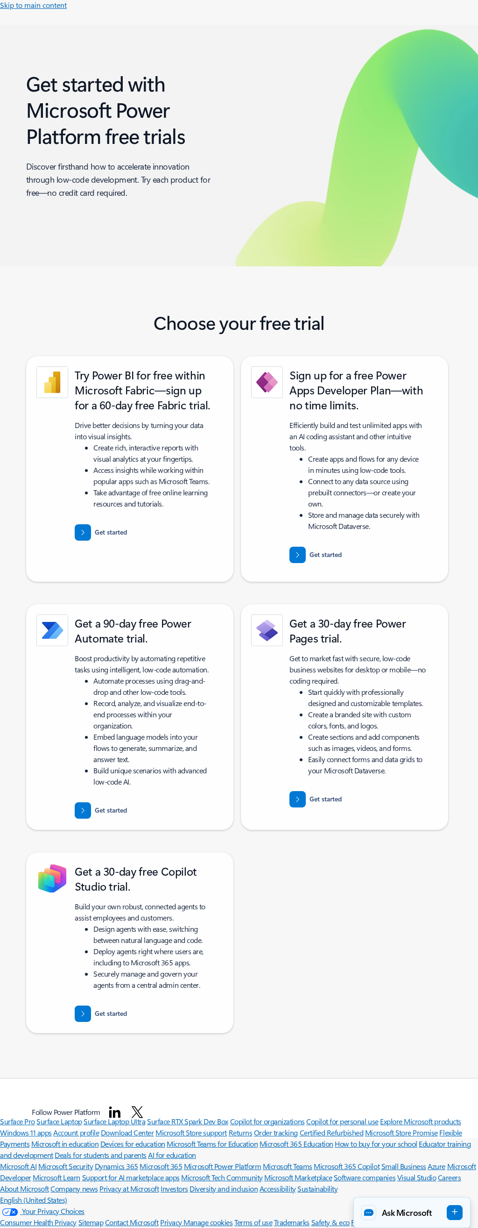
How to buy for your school (376, 1144)
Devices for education (132, 1144)
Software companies (364, 1177)
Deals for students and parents (101, 1155)
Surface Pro (17, 1121)
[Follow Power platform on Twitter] (137, 1112)
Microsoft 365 (161, 1166)
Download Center (127, 1132)
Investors (174, 1188)
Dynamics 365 (116, 1166)
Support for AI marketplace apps (131, 1177)
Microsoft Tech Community (221, 1177)
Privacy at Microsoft (129, 1188)
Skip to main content (33, 5)
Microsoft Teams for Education (212, 1144)
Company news (74, 1188)
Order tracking (276, 1132)
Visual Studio (416, 1177)
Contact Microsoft (132, 1222)
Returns (241, 1132)
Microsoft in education (64, 1144)
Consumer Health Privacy (38, 1222)
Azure (436, 1166)
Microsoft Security (65, 1166)
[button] (412, 1212)
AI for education (172, 1155)
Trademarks (291, 1222)
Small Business (403, 1166)
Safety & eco (330, 1222)
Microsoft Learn (56, 1177)
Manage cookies (207, 1222)
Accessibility (278, 1188)
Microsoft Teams (287, 1166)
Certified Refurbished (332, 1132)
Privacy (171, 1222)
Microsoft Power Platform (222, 1166)
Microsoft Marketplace (298, 1177)
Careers (449, 1177)
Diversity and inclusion (224, 1188)
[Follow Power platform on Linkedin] (114, 1112)
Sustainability (317, 1188)
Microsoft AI (18, 1166)
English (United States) (33, 1200)
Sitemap (91, 1222)
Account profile (76, 1132)
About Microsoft (24, 1188)
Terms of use (253, 1222)
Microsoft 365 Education (296, 1144)
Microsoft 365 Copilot (347, 1166)
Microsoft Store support (191, 1132)
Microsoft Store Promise (401, 1132)
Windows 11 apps (26, 1132)
